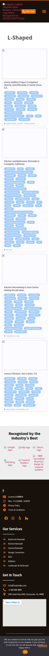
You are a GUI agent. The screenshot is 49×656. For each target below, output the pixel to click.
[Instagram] (13, 518)
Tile (39, 202)
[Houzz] (26, 518)
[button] (44, 11)
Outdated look (29, 195)
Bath (20, 169)
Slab (38, 116)
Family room (37, 96)
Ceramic (33, 378)
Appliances (9, 92)
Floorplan (31, 99)
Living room (20, 106)
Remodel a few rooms (33, 308)
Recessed (32, 109)
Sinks (29, 116)
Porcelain (9, 109)
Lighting (8, 106)
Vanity (17, 205)
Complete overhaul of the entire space (18, 172)
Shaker (20, 202)
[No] (43, 646)
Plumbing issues (22, 199)
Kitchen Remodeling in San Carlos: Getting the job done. (21, 288)
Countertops (10, 96)
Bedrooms (22, 92)
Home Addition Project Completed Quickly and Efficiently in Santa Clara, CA (23, 85)
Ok (25, 652)
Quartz (35, 199)
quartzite (21, 109)
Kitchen (18, 102)
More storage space (30, 192)
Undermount (24, 119)
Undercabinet (10, 119)
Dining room (23, 96)
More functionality (12, 192)
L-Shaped (29, 102)
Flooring (20, 99)
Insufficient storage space (14, 182)
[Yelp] (19, 518)
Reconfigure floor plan (13, 112)
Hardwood (20, 179)
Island (8, 102)
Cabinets (34, 92)
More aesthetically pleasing (15, 188)
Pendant (32, 106)
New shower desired (13, 195)
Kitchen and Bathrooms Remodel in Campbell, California (21, 162)
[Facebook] (6, 518)
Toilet (7, 205)
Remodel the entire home (14, 116)
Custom (21, 175)
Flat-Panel (9, 99)
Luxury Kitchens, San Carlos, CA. (20, 373)
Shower (30, 202)
